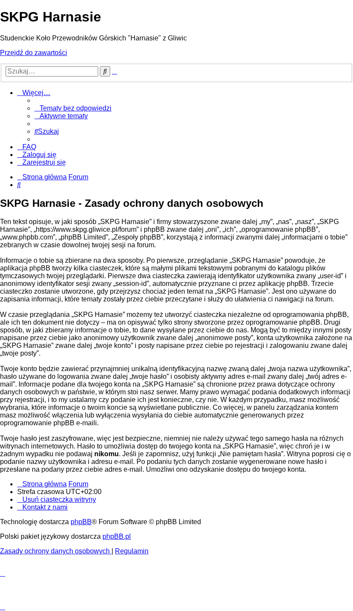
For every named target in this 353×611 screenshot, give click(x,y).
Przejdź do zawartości (33, 52)
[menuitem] (72, 108)
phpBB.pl (116, 536)
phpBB (81, 521)
